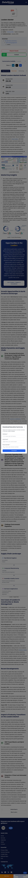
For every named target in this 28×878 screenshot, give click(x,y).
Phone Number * (6, 444)
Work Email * (5, 439)
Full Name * (5, 434)
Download (14, 450)
